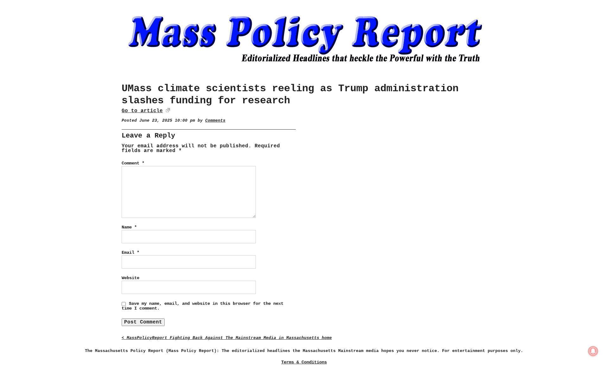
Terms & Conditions (304, 362)
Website (130, 277)
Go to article (142, 111)
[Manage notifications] (593, 351)
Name (129, 227)
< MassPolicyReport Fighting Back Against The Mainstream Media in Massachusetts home (227, 338)
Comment (133, 163)
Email (130, 252)
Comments (215, 120)
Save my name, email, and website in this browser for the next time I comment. (202, 306)
